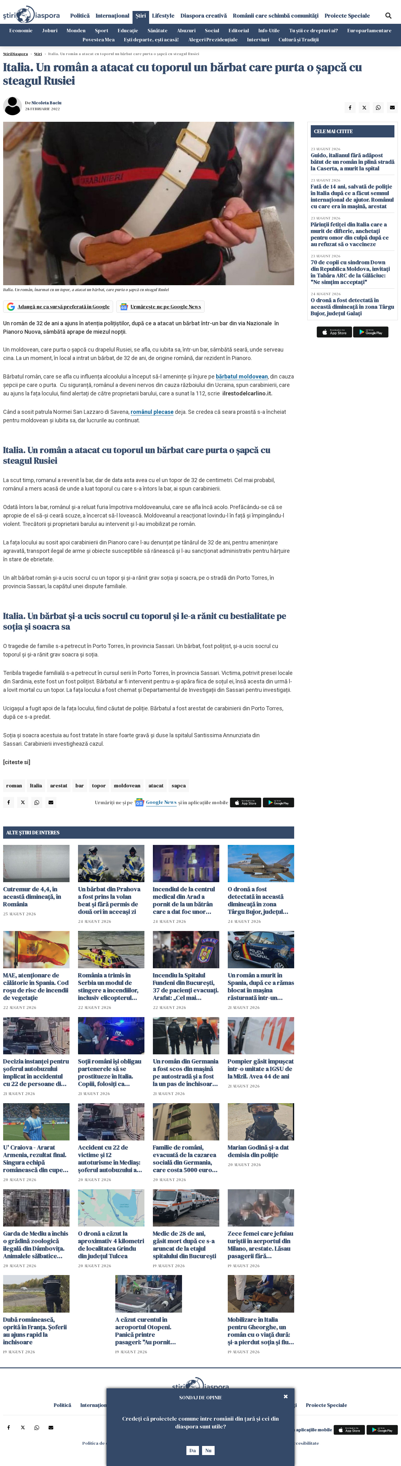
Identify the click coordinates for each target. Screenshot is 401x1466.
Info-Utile (269, 30)
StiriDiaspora (15, 53)
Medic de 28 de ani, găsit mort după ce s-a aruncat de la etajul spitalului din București (184, 1245)
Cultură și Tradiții (299, 39)
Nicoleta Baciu (46, 103)
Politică (80, 15)
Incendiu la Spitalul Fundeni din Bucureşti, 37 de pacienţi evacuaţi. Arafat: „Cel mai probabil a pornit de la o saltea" (186, 986)
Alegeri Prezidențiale (213, 39)
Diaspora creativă (204, 15)
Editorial (239, 30)
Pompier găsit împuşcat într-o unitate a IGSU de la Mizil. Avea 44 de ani (261, 1068)
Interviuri (258, 39)
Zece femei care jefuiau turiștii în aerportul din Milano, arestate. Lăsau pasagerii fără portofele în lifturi (260, 1245)
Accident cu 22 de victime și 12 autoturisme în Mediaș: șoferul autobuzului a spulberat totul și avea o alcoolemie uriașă (111, 1159)
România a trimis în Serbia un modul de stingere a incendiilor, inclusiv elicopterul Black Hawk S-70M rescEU (108, 986)
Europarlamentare (369, 30)
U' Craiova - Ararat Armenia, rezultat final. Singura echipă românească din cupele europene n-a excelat (35, 1159)
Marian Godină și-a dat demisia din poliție (258, 1151)
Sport (101, 30)
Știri (141, 15)
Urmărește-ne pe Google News (166, 306)
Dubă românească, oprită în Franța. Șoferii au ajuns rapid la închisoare (35, 1331)
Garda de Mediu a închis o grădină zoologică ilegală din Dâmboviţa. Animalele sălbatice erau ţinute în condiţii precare (35, 1245)
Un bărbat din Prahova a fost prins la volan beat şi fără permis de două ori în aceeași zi (109, 900)
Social (212, 30)
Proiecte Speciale (347, 15)
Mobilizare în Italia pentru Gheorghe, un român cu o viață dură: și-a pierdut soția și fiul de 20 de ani (259, 1331)
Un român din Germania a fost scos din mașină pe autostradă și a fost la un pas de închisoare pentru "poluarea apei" (185, 1072)
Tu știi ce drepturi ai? (313, 30)
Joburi (49, 30)
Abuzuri (186, 30)
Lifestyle (163, 15)
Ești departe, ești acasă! (151, 39)
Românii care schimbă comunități (276, 15)
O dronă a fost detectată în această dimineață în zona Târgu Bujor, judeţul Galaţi (256, 900)
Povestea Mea (99, 39)
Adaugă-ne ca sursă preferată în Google (64, 306)
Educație (128, 30)
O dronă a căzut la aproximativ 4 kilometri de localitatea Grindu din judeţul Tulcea (111, 1245)
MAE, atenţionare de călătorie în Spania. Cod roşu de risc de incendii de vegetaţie (36, 986)
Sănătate (158, 30)
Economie (21, 30)
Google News (161, 802)
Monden (76, 30)
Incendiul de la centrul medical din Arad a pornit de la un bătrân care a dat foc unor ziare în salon (184, 900)
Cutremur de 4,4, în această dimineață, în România (32, 896)
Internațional (112, 15)
